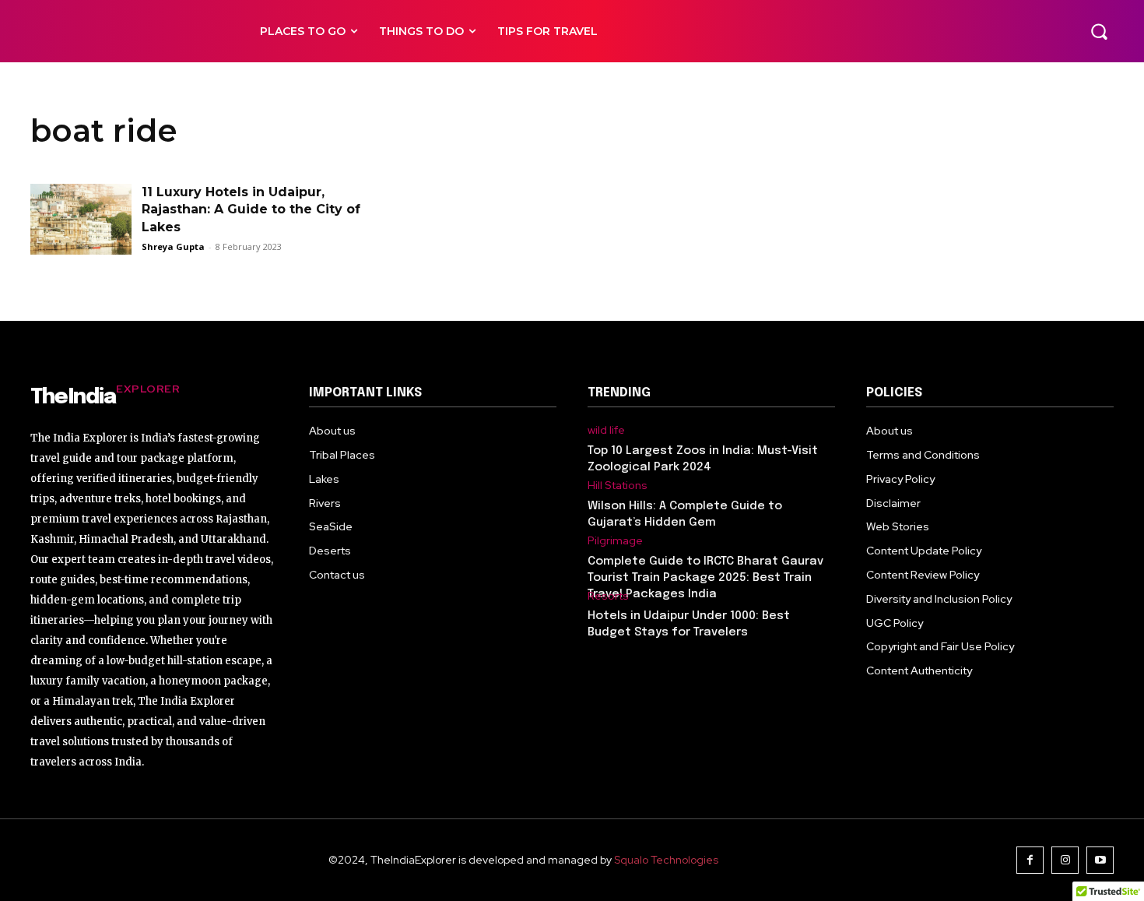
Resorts (608, 596)
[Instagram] (1065, 860)
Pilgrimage (615, 540)
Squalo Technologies (666, 860)
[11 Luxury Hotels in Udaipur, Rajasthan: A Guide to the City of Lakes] (81, 219)
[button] (1099, 31)
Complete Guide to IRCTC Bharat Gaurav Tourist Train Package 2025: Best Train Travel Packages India (705, 577)
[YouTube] (1100, 860)
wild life (606, 430)
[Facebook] (1030, 860)
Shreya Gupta (173, 246)
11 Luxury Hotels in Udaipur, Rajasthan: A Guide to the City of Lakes (251, 209)
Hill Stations (617, 485)
